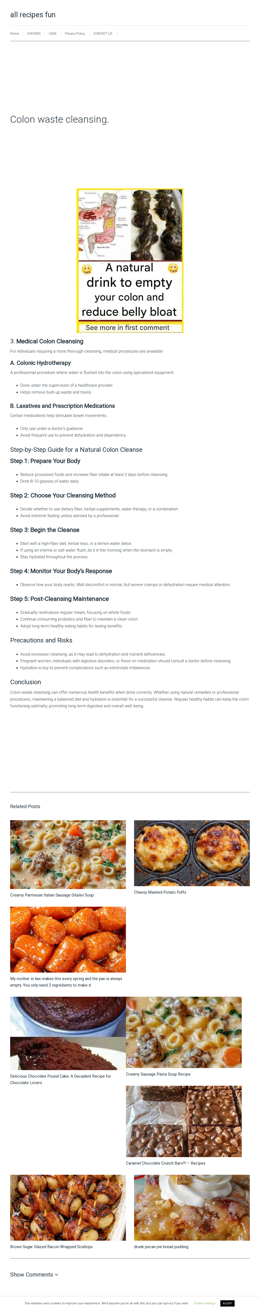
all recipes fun (32, 14)
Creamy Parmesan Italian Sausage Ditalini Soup (52, 895)
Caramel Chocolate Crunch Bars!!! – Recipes (165, 1163)
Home (14, 33)
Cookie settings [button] (204, 1303)
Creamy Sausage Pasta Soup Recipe (158, 1074)
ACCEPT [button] (227, 1303)
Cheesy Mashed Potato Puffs (160, 892)
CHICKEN (33, 33)
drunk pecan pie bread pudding (161, 1246)
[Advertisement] (130, 83)
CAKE (53, 33)
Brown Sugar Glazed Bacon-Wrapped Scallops (51, 1246)
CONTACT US (102, 33)
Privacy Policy (75, 33)
